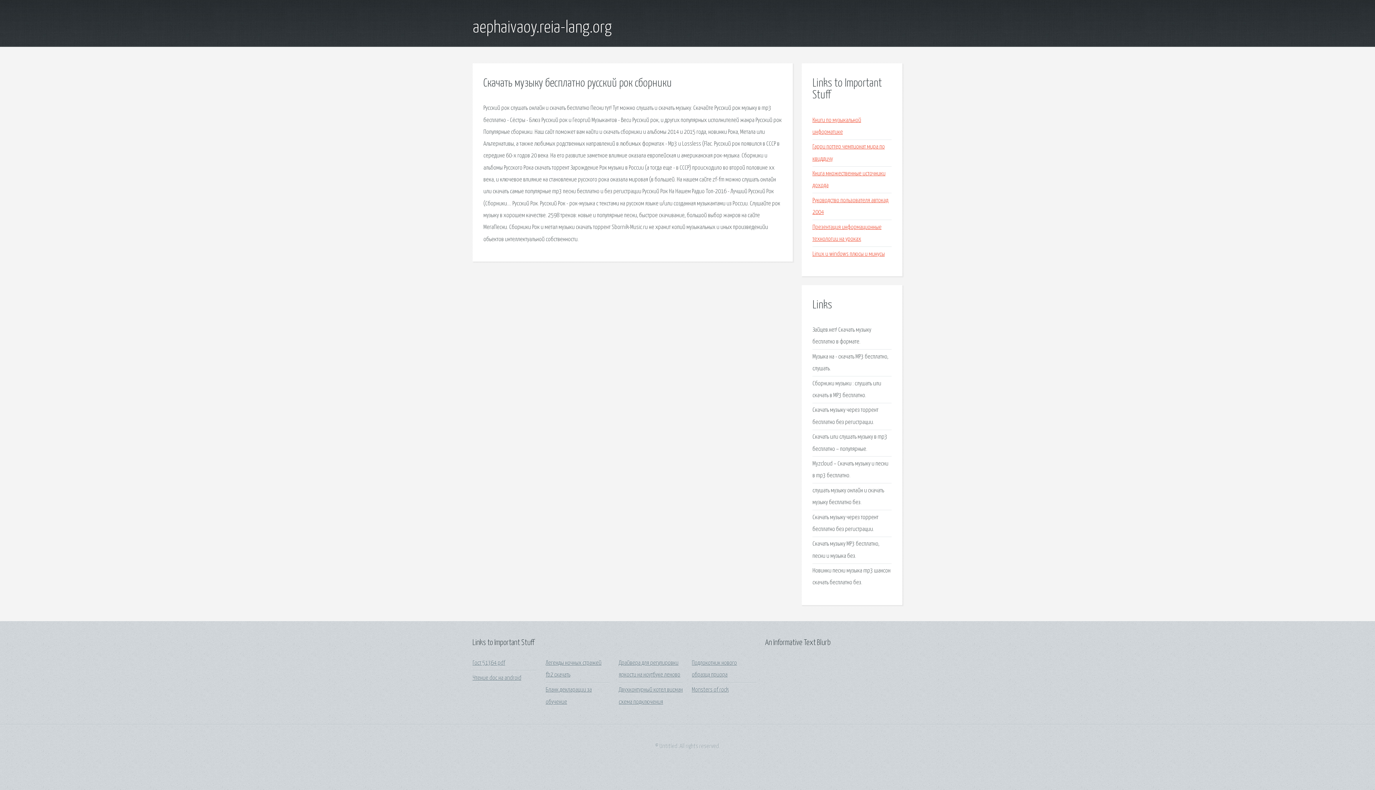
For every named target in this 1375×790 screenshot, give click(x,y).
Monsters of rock (710, 690)
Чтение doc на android (497, 678)
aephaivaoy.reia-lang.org (542, 28)
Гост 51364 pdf (489, 663)
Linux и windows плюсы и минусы (848, 254)
